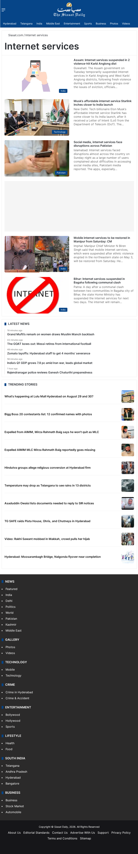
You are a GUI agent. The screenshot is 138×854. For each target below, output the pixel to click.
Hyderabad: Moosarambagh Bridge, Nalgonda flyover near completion (52, 556)
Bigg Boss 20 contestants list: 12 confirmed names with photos (48, 414)
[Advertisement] (69, 206)
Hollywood (13, 720)
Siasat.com (15, 35)
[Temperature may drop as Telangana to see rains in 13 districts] (127, 485)
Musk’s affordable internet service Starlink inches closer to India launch (103, 102)
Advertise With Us (82, 832)
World (9, 612)
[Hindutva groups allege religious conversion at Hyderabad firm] (127, 467)
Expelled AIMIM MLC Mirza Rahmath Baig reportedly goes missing (49, 450)
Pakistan (11, 618)
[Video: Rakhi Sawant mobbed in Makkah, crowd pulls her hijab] (127, 539)
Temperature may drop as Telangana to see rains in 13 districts (47, 485)
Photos (114, 23)
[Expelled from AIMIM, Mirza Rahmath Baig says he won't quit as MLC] (127, 432)
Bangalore (12, 783)
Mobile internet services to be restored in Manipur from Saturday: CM (102, 239)
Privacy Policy (121, 832)
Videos (126, 23)
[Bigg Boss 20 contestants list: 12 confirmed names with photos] (127, 414)
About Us (14, 832)
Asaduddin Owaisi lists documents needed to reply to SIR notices (49, 503)
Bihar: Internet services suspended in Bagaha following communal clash (99, 280)
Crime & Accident (17, 698)
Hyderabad (9, 23)
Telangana (26, 23)
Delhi (9, 601)
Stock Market (15, 806)
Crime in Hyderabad (19, 692)
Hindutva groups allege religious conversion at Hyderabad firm (47, 467)
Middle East (53, 23)
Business (101, 23)
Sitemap (85, 838)
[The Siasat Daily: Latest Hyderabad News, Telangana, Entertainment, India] (69, 10)
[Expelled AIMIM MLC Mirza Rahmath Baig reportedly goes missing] (127, 450)
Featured (11, 589)
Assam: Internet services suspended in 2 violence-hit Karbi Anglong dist (102, 61)
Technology (13, 675)
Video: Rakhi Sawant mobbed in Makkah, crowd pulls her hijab (47, 539)
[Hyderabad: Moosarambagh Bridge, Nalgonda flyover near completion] (127, 557)
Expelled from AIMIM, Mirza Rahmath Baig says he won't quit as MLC (51, 432)
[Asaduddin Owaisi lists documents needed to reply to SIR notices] (127, 503)
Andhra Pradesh (16, 771)
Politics (10, 607)
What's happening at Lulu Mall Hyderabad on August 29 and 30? (48, 396)
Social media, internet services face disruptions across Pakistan (98, 143)
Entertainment (72, 23)
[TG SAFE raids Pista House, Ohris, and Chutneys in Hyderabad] (127, 521)
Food (9, 749)
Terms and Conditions (62, 838)
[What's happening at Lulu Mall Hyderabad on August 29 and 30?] (127, 396)
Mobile (10, 669)
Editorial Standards (36, 832)
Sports (88, 23)
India (39, 23)
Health (10, 743)
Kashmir (11, 624)
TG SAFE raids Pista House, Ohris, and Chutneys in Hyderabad (47, 521)
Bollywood (13, 714)
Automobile (13, 812)
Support (103, 832)
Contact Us (60, 832)
